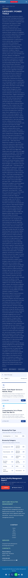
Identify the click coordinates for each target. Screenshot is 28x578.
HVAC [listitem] (20, 466)
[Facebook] (6, 574)
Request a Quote (17, 487)
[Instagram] (9, 574)
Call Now (6, 487)
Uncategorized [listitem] (8, 446)
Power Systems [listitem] (8, 451)
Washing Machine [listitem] (20, 452)
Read (23, 400)
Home (3, 6)
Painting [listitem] (8, 456)
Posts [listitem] (19, 436)
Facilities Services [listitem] (20, 447)
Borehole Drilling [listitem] (8, 462)
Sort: (2, 378)
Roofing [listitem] (8, 466)
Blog (14, 530)
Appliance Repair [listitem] (20, 457)
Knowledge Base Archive (8, 545)
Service (14, 535)
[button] (14, 2)
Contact (14, 537)
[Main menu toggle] (26, 1)
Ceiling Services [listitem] (20, 462)
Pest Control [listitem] (20, 470)
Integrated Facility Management (9, 543)
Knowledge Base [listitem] (7, 436)
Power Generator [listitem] (8, 470)
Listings (14, 533)
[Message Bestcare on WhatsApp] (16, 574)
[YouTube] (18, 574)
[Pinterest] (22, 574)
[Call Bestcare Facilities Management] (12, 574)
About (14, 532)
